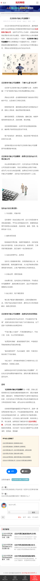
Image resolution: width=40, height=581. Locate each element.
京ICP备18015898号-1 (29, 573)
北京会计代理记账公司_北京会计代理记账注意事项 (17, 460)
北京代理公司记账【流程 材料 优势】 (13, 453)
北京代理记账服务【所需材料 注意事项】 (14, 446)
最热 (29, 517)
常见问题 (8, 13)
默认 (20, 517)
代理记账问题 (14, 13)
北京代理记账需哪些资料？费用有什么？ (15, 496)
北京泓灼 (3, 13)
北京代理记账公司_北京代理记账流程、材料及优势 (17, 450)
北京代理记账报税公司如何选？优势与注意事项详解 (19, 489)
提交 (33, 512)
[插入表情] (9, 512)
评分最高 (35, 517)
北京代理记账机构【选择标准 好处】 (13, 443)
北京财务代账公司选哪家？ (23, 13)
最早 (24, 517)
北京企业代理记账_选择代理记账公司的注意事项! (17, 457)
